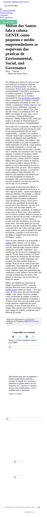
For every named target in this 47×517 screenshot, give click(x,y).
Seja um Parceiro (23, 452)
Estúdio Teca (29, 512)
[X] (20, 337)
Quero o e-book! (15, 394)
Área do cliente (9, 22)
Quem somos (23, 446)
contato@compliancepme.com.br (16, 2)
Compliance (31, 381)
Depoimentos (23, 433)
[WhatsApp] (33, 337)
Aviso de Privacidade (13, 507)
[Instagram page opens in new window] (37, 2)
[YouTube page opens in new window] (41, 5)
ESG (18, 89)
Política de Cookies (28, 507)
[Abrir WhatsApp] (40, 510)
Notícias (23, 440)
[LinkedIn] (27, 337)
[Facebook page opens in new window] (37, 5)
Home (23, 430)
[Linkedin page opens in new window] (41, 2)
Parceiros (23, 449)
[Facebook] (13, 337)
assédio (8, 243)
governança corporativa (31, 98)
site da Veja (30, 319)
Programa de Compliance (19, 386)
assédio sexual (11, 290)
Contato (23, 456)
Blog (23, 437)
